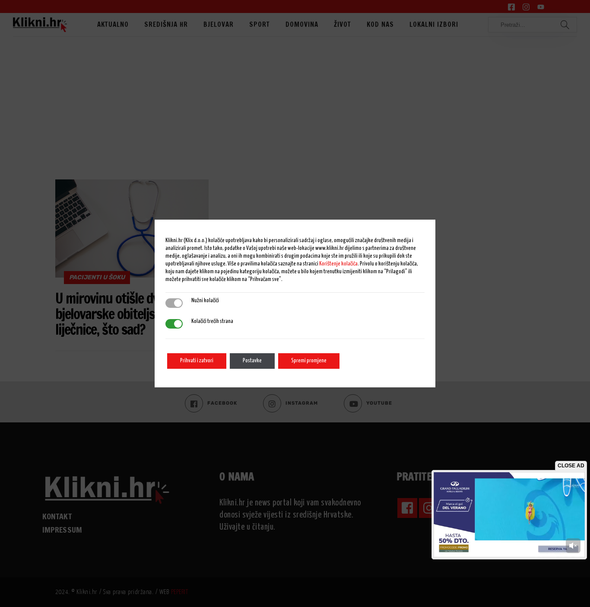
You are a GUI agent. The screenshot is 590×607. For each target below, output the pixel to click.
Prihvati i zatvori (196, 361)
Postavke (252, 361)
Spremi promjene (309, 361)
